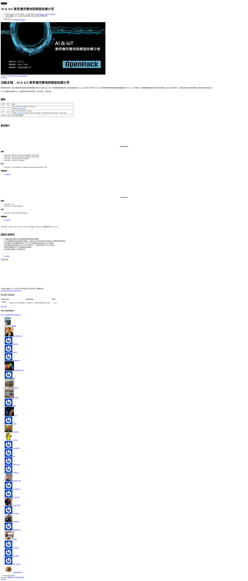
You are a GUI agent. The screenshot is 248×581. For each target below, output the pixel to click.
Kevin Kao (21, 113)
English (16, 577)
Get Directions (5, 290)
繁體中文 (11, 577)
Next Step (4, 77)
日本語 (21, 577)
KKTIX (3, 579)
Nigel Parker (22, 108)
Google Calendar (49, 14)
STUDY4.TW (11, 76)
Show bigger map (15, 290)
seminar (7, 256)
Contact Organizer (19, 19)
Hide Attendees (16, 315)
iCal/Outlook (39, 14)
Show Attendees (6, 315)
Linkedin (7, 174)
